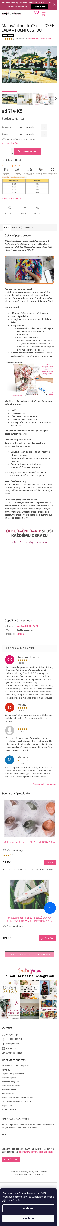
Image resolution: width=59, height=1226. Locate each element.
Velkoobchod (8, 1093)
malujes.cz (11, 1048)
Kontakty (6, 1069)
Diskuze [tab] (29, 227)
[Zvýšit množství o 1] (12, 150)
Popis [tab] (7, 227)
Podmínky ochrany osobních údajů (18, 1097)
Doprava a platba (9, 1077)
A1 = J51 (7, 869)
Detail (49, 862)
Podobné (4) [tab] (17, 227)
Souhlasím (28, 1218)
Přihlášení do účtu (10, 1109)
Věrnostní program (10, 1081)
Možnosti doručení (10, 143)
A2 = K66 (18, 869)
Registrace (7, 1105)
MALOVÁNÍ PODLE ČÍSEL (28, 626)
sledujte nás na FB (14, 1043)
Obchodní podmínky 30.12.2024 (16, 1101)
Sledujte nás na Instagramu (30, 976)
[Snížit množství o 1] (12, 153)
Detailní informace (10, 198)
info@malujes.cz (14, 1034)
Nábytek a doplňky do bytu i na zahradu (29, 1171)
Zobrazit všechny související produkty (29, 954)
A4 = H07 (40, 869)
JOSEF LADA (39, 6)
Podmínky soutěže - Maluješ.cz (29, 1174)
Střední (20, 634)
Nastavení (28, 1208)
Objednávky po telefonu (13, 1073)
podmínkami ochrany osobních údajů (36, 1151)
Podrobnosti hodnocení (39, 38)
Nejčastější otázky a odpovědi (16, 1065)
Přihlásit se (10, 1159)
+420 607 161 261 (14, 1039)
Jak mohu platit (9, 1089)
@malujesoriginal (14, 1053)
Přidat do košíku (30, 151)
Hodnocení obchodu (11, 1085)
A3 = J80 (29, 869)
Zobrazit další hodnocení (44, 784)
